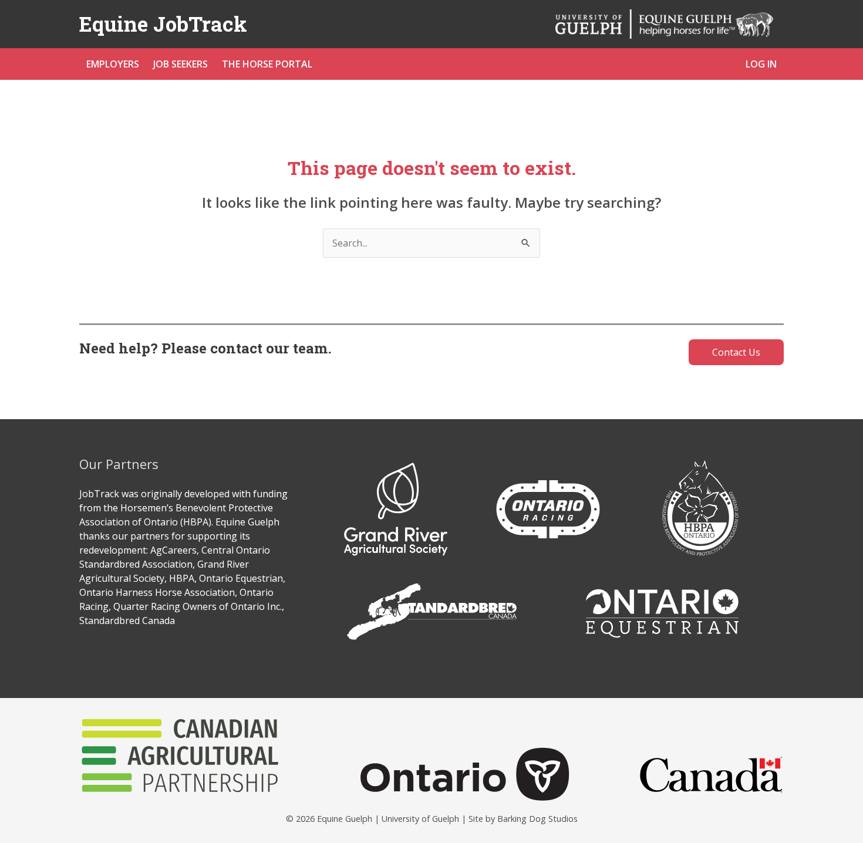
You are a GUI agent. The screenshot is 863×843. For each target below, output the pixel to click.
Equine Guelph (344, 818)
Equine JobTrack (163, 23)
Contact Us (736, 352)
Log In (761, 64)
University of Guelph (420, 818)
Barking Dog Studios (537, 818)
